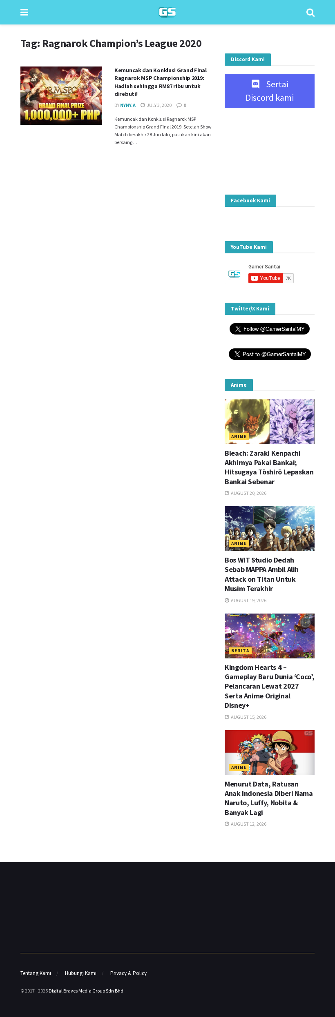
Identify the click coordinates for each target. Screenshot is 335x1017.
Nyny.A (128, 105)
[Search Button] (310, 12)
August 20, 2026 (248, 493)
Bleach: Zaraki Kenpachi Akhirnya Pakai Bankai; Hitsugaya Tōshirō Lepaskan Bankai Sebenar (269, 467)
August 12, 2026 (248, 824)
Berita (240, 651)
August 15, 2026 (248, 717)
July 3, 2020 (159, 105)
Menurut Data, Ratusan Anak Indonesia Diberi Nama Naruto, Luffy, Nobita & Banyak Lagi (269, 798)
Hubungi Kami (80, 973)
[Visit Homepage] (167, 12)
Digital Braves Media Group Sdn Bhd (86, 991)
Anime (239, 436)
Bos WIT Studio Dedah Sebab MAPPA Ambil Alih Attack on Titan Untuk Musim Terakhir (262, 574)
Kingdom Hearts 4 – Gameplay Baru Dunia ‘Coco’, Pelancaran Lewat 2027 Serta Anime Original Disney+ (269, 686)
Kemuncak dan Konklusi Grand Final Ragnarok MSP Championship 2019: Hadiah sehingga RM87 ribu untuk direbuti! (160, 82)
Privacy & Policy (128, 973)
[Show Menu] (24, 12)
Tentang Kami (35, 973)
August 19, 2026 (248, 600)
